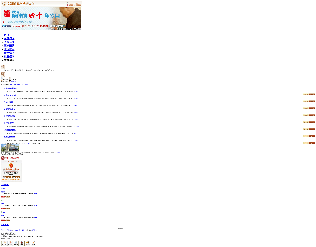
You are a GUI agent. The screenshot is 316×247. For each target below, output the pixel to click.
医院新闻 (9, 42)
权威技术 (5, 225)
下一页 (25, 143)
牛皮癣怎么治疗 (8, 70)
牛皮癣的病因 (17, 70)
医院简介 (9, 38)
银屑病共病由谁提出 (11, 88)
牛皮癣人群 (17, 84)
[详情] (76, 91)
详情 (58, 152)
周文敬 (3, 215)
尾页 (29, 143)
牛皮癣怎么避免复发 (38, 70)
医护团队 (9, 45)
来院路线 (20, 154)
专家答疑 (5, 79)
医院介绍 (3, 230)
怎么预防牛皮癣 (49, 70)
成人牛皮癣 (25, 84)
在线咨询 (9, 60)
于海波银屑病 (8, 102)
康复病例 (9, 52)
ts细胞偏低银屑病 (10, 130)
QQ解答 (13, 81)
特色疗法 (16, 230)
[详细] (35, 193)
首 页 (7, 34)
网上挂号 (3, 154)
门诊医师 (5, 185)
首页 (11, 84)
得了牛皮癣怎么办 (27, 70)
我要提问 (14, 154)
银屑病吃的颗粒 (9, 116)
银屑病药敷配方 (9, 109)
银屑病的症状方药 (10, 95)
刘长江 (3, 203)
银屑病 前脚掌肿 (9, 137)
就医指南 (9, 56)
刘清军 (3, 192)
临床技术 (9, 49)
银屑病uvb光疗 (9, 123)
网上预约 (5, 81)
